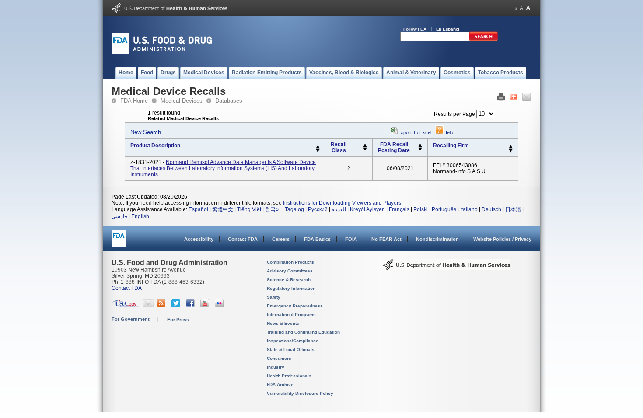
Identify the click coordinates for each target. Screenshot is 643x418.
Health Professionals (289, 375)
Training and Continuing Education (303, 332)
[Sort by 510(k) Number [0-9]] (365, 146)
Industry (275, 367)
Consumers (279, 358)
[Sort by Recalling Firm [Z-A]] (511, 151)
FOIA (351, 239)
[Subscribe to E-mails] (148, 306)
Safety (273, 297)
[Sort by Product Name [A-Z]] (318, 147)
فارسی (119, 216)
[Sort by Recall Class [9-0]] (365, 149)
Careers (281, 239)
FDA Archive (280, 384)
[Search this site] (483, 39)
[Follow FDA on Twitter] (176, 306)
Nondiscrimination (437, 239)
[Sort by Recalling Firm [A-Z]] (511, 147)
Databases (228, 101)
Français (399, 209)
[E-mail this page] (526, 99)
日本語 (513, 209)
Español (198, 209)
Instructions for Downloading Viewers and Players (342, 203)
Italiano (469, 209)
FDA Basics (317, 239)
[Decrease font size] (516, 8)
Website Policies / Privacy (502, 239)
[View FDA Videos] (205, 306)
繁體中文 (222, 209)
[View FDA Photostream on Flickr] (220, 306)
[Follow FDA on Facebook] (191, 306)
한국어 (273, 209)
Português (444, 209)
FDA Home (134, 101)
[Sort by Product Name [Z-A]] (318, 151)
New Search (145, 132)
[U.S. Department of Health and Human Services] (169, 11)
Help (448, 132)
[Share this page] (514, 99)
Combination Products (290, 262)
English (140, 216)
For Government (131, 319)
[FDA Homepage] (119, 242)
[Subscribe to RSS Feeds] (162, 306)
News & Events (283, 323)
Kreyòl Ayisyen (367, 209)
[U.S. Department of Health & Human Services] (446, 267)
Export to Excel (414, 132)
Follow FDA (414, 29)
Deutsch (491, 209)
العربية (339, 209)
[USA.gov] (125, 306)
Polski (420, 209)
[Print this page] (501, 99)
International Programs (291, 314)
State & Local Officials (291, 349)
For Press (178, 319)
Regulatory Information (291, 288)
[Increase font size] (528, 8)
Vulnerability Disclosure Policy (300, 393)
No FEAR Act (386, 239)
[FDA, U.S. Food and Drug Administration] (162, 52)
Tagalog (294, 209)
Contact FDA (243, 239)
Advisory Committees (290, 270)
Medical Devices (182, 101)
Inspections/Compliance (292, 340)
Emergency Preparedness (295, 305)
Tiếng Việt (249, 209)
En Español (448, 29)
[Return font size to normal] (521, 8)
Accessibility (198, 239)
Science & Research (289, 279)
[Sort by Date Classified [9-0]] (420, 149)
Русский (318, 209)
